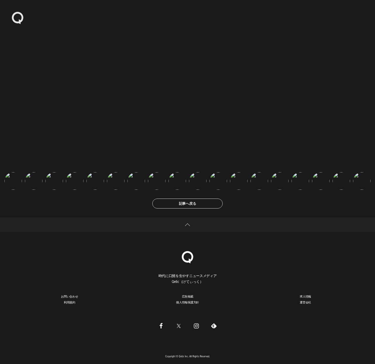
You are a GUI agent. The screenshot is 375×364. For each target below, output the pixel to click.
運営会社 (305, 302)
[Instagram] (196, 326)
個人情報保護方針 (187, 302)
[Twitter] (179, 326)
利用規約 (69, 302)
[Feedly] (214, 326)
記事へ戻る (187, 203)
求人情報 (305, 296)
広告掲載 (187, 296)
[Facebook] (161, 326)
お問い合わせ (69, 296)
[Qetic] (17, 17)
